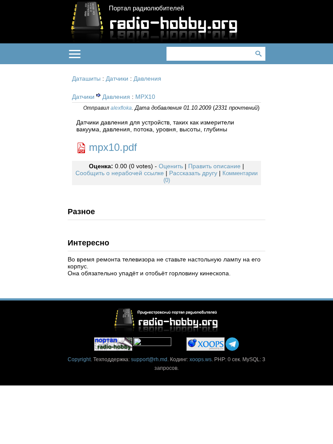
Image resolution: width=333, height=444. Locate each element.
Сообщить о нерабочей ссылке (119, 173)
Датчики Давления (101, 96)
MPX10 (145, 96)
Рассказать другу (193, 173)
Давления (147, 78)
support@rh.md (149, 359)
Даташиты (86, 78)
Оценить (171, 166)
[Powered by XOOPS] (205, 344)
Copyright (79, 359)
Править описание (214, 166)
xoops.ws (200, 359)
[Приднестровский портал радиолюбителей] (113, 344)
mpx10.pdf (113, 147)
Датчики (117, 78)
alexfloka (121, 108)
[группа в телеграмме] (232, 344)
